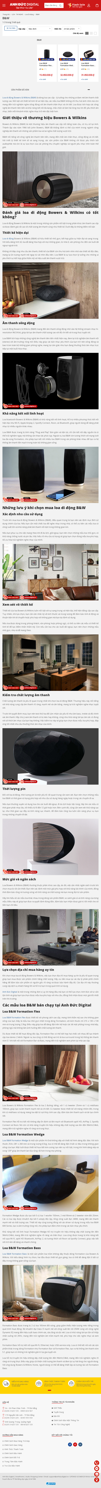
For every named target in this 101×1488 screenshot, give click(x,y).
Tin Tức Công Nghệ (62, 1424)
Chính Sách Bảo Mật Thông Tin (66, 1420)
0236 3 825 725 (12, 1411)
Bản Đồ (57, 1416)
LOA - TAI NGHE (17, 14)
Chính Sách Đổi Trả (12, 1457)
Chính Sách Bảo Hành (13, 1453)
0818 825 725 (27, 1424)
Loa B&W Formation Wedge (15, 1140)
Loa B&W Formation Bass (14, 1254)
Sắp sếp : (22, 29)
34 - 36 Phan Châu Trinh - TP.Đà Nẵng (21, 1408)
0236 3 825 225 (12, 1417)
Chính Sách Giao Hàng (13, 1445)
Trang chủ (6, 14)
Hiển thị (57, 29)
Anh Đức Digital (9, 991)
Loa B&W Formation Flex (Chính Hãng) (45, 64)
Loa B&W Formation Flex (13, 1017)
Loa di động (8, 238)
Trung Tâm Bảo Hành (13, 1461)
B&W (37, 14)
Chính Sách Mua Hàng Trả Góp (17, 1441)
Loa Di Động (29, 14)
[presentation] (49, 1390)
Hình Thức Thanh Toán (13, 1449)
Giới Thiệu (58, 1408)
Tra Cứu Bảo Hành (12, 1465)
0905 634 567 (27, 1411)
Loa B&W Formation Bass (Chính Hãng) (87, 64)
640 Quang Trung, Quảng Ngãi (18, 1422)
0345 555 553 (27, 1417)
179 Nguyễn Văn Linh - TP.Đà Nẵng (19, 1415)
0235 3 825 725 (12, 1424)
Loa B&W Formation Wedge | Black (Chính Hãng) (67, 64)
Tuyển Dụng (59, 1412)
